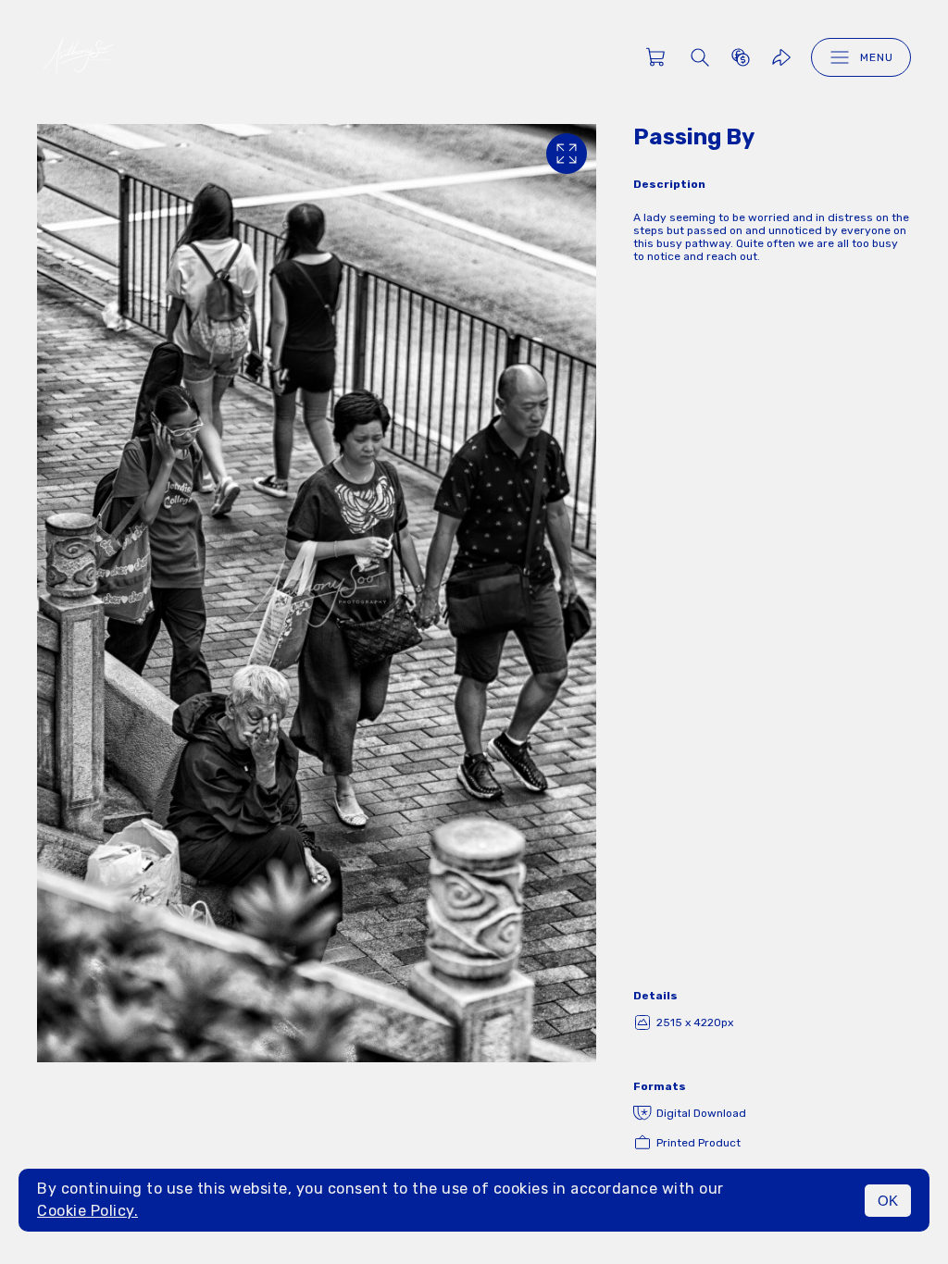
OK (888, 1200)
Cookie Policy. (87, 1211)
